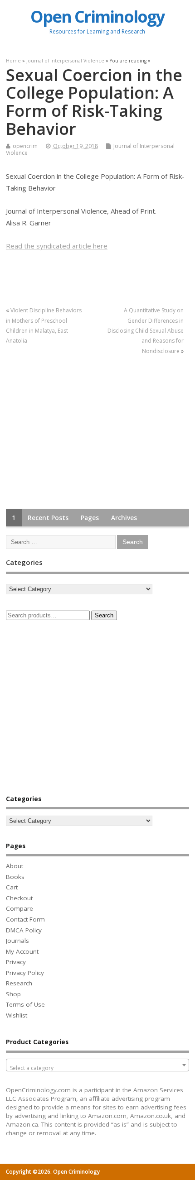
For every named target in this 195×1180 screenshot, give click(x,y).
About (14, 866)
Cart (12, 887)
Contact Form (25, 919)
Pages (90, 518)
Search (104, 615)
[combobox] (97, 1065)
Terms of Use (25, 1004)
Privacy (16, 962)
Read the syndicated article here (56, 245)
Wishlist (16, 1015)
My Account (22, 951)
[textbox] (97, 1068)
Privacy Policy (25, 973)
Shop (13, 994)
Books (15, 877)
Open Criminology (97, 16)
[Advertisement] (74, 432)
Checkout (19, 898)
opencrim (25, 146)
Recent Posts (48, 518)
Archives (124, 518)
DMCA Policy (24, 930)
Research (19, 983)
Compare (19, 908)
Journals (17, 940)
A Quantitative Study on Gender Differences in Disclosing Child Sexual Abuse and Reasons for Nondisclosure (145, 330)
